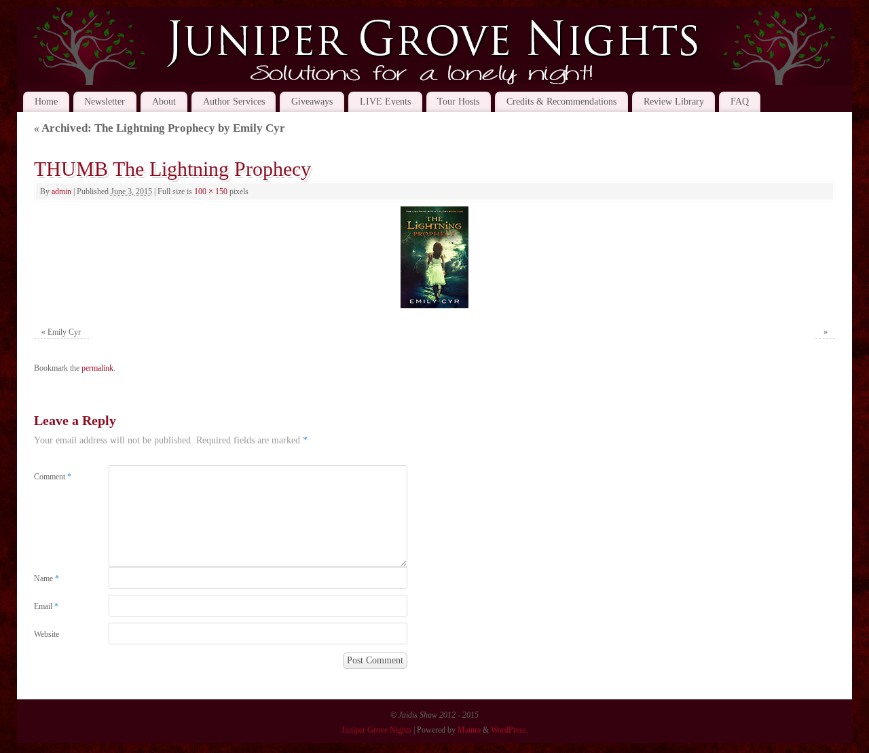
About (164, 101)
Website (46, 634)
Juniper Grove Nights (376, 730)
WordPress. (509, 730)
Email (46, 606)
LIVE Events (385, 101)
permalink (97, 368)
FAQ (740, 101)
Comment (52, 476)
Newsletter (104, 101)
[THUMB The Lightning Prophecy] (435, 257)
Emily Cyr (64, 332)
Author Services (234, 101)
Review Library (674, 101)
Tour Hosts (458, 101)
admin (61, 191)
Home (46, 101)
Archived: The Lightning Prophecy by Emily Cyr (159, 128)
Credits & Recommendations (561, 101)
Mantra (469, 730)
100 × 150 (210, 191)
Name (46, 578)
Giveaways (312, 101)
